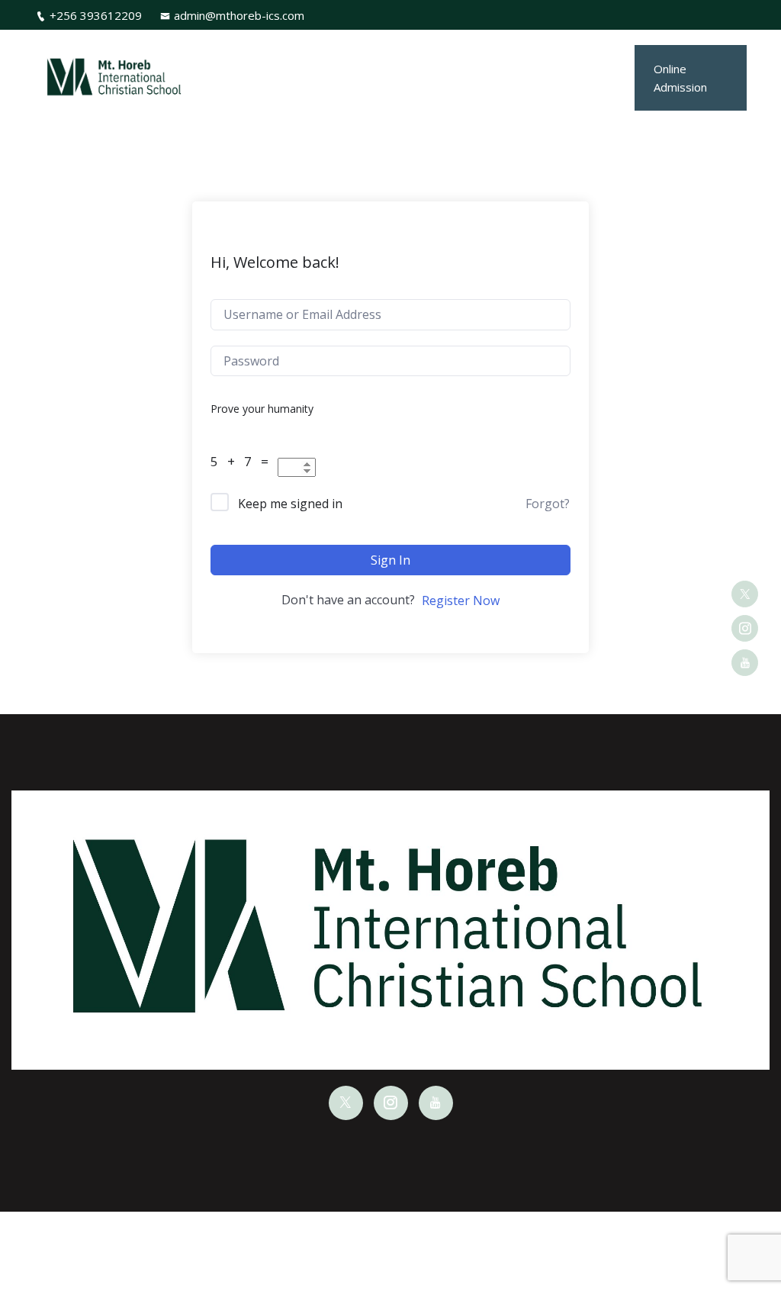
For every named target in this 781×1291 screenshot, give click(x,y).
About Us (304, 53)
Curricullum (379, 53)
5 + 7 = (243, 461)
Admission (520, 53)
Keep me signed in (290, 503)
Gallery (587, 53)
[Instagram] (744, 628)
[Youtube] (744, 662)
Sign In (390, 560)
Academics (457, 53)
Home (255, 53)
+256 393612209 (96, 15)
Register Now (461, 600)
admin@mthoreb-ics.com (239, 15)
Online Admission (680, 78)
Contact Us (576, 101)
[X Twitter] (744, 594)
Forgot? (547, 503)
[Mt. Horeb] (114, 78)
